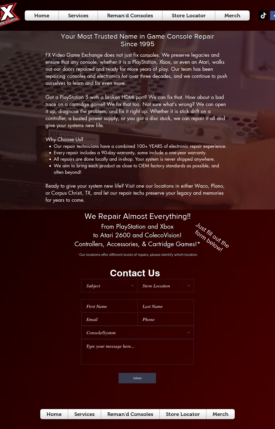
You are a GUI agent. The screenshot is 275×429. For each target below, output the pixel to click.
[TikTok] (263, 15)
